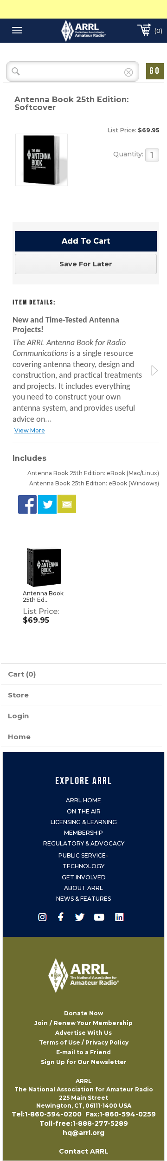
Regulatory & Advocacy (83, 843)
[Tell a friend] (67, 504)
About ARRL (83, 887)
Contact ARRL (84, 1151)
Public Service (82, 855)
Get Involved (84, 877)
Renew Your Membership (93, 1022)
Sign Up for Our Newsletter (84, 1061)
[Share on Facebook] (27, 504)
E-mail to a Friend (83, 1052)
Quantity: (129, 154)
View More (29, 430)
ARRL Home (83, 800)
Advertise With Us (83, 1032)
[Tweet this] (47, 504)
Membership (83, 832)
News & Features (83, 898)
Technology (83, 866)
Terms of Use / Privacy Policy (83, 1042)
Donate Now (83, 1013)
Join (41, 1022)
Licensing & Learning (84, 822)
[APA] (83, 30)
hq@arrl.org (83, 1133)
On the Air (84, 811)
